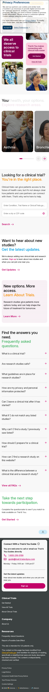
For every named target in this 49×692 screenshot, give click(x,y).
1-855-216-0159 (15, 555)
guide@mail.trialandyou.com (21, 559)
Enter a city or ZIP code (14, 213)
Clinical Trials (9, 598)
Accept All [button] (7, 28)
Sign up (12, 259)
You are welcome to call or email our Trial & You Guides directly (24, 550)
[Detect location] (43, 213)
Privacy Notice (30, 20)
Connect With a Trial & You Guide (20, 544)
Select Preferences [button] (21, 27)
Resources (8, 631)
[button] (12, 316)
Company (7, 619)
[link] (17, 131)
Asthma (9, 147)
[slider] (27, 158)
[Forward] (44, 158)
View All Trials (37, 62)
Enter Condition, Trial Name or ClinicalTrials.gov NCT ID (25, 205)
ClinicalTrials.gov (9, 653)
